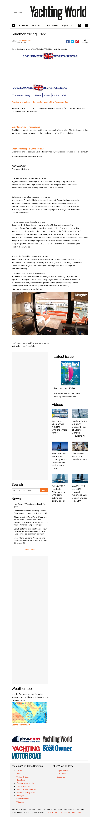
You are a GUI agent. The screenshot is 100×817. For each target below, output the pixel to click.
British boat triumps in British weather (28, 148)
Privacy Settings (75, 812)
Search (44, 490)
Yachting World (23, 40)
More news (30, 549)
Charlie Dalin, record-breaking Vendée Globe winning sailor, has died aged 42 (30, 511)
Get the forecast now (21, 724)
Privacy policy (64, 812)
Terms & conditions (51, 812)
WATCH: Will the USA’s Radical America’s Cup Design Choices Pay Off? (79, 493)
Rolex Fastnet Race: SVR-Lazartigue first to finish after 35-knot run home (59, 461)
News (16, 499)
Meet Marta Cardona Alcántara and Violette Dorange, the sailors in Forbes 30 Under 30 (30, 540)
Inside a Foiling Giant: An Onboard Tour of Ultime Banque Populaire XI (79, 428)
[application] (50, 313)
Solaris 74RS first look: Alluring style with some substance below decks (58, 493)
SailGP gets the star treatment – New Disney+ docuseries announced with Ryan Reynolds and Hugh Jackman (30, 531)
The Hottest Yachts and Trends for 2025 (80, 456)
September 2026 (64, 388)
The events (17, 95)
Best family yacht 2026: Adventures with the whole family (59, 426)
